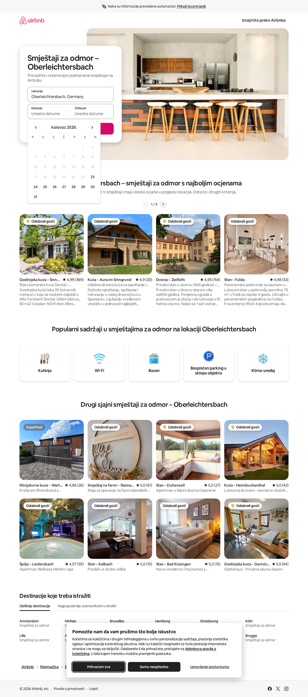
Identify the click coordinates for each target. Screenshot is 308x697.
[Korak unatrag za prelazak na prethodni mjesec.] (36, 127)
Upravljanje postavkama (209, 667)
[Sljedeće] (163, 204)
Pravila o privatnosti (69, 689)
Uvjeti (93, 689)
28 (73, 187)
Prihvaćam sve (98, 667)
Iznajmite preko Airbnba (264, 20)
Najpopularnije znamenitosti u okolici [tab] (87, 606)
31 (35, 197)
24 (35, 187)
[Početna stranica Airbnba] (31, 20)
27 (64, 187)
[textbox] (49, 114)
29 (83, 187)
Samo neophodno (154, 667)
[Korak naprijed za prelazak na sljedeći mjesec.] (92, 127)
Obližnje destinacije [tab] (34, 606)
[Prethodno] (145, 204)
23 (92, 177)
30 (93, 187)
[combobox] (70, 97)
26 (54, 187)
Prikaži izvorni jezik (191, 6)
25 (45, 187)
